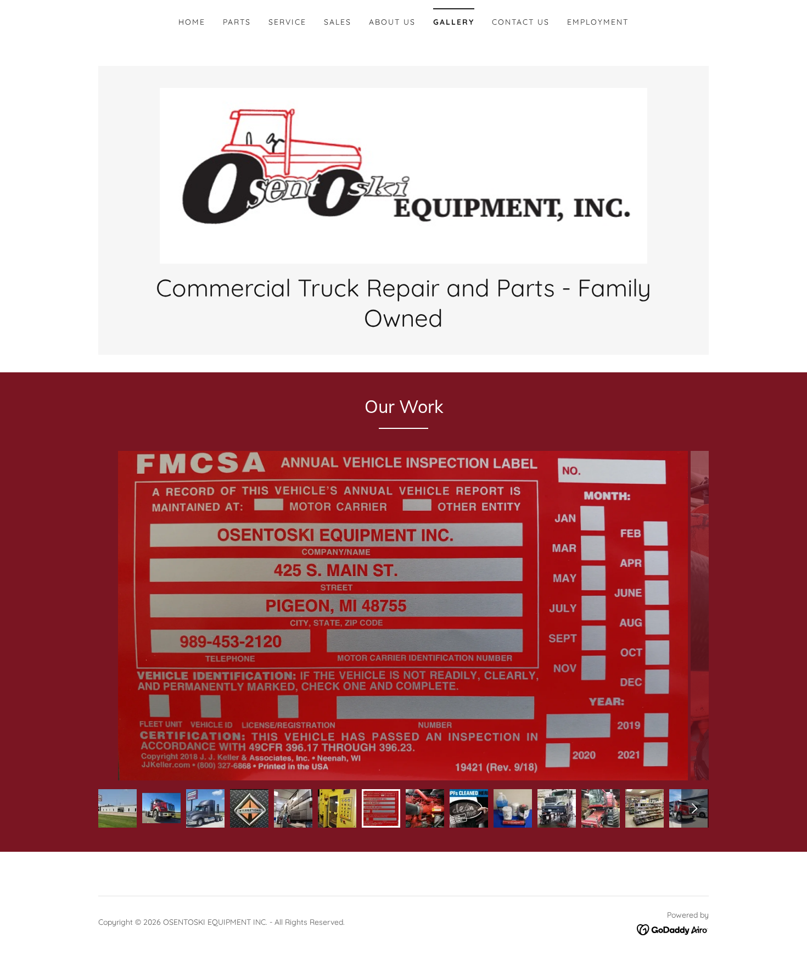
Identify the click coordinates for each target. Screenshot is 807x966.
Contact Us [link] (521, 22)
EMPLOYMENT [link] (598, 22)
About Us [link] (392, 22)
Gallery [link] (453, 22)
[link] (404, 174)
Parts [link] (237, 22)
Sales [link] (337, 22)
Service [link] (287, 22)
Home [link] (191, 22)
